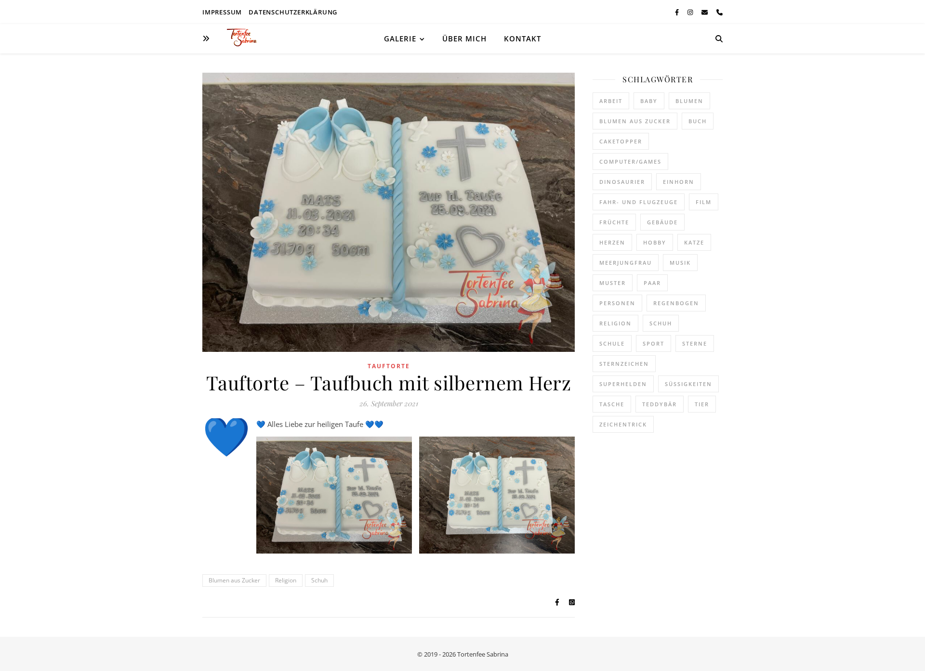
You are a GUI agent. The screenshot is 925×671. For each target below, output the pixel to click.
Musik (680, 262)
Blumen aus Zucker (234, 580)
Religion (285, 580)
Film (704, 202)
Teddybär (659, 404)
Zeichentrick (623, 424)
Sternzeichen (624, 363)
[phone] (719, 12)
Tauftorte (389, 366)
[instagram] (690, 12)
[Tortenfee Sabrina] (246, 38)
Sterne (694, 343)
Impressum (222, 12)
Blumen (689, 100)
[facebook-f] (677, 12)
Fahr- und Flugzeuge (638, 202)
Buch (697, 121)
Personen (617, 303)
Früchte (614, 222)
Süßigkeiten (688, 383)
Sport (653, 343)
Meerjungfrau (625, 262)
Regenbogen (676, 303)
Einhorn (678, 181)
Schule (612, 343)
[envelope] (705, 12)
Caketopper (620, 141)
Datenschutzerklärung (293, 12)
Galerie (400, 38)
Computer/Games (630, 161)
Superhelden (623, 383)
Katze (694, 242)
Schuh (319, 580)
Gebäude (662, 222)
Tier (702, 404)
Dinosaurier (622, 181)
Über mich (464, 38)
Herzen (612, 242)
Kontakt (522, 38)
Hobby (654, 242)
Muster (612, 282)
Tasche (611, 404)
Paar (652, 282)
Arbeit (610, 100)
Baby (649, 100)
